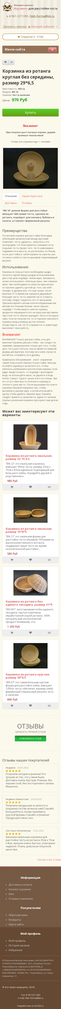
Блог (11, 894)
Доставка (11, 203)
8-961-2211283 (18, 16)
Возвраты (15, 919)
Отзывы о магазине (21, 898)
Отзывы (27, 203)
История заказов (19, 945)
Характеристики (32, 196)
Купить (30, 112)
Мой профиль (17, 940)
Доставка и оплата (20, 884)
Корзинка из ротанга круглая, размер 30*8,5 (28, 676)
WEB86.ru (39, 1005)
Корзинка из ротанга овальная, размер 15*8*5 (29, 530)
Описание (11, 196)
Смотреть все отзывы (49, 859)
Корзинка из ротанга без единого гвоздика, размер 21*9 (29, 603)
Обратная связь (18, 915)
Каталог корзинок (20, 889)
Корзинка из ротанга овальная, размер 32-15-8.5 (29, 457)
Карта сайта (16, 924)
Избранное (15, 950)
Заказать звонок (14, 26)
